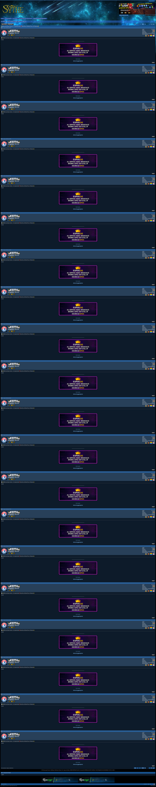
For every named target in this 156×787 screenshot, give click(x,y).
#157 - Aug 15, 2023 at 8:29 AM (6, 620)
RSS (154, 784)
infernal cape (9, 21)
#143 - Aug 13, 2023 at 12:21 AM (6, 101)
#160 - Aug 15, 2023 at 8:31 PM (6, 731)
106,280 (153, 178)
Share (153, 62)
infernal (5, 21)
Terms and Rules (153, 785)
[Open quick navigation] (154, 18)
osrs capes (21, 21)
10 (145, 24)
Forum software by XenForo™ (8, 785)
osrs (17, 21)
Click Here (153, 32)
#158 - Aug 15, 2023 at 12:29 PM (6, 657)
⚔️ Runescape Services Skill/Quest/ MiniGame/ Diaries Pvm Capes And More (55, 770)
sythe (25, 21)
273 (151, 24)
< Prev (135, 24)
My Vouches (78, 207)
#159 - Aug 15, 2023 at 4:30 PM (6, 694)
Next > (154, 24)
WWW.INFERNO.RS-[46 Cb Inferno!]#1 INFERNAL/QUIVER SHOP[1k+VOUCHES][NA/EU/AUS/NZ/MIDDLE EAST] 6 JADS (92, 770)
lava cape (14, 21)
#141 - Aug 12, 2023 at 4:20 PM (6, 27)
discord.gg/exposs (78, 61)
